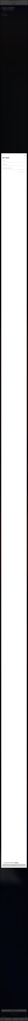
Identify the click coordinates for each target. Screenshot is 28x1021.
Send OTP (22, 171)
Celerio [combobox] (4, 160)
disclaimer (16, 862)
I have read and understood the (11, 862)
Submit (14, 865)
